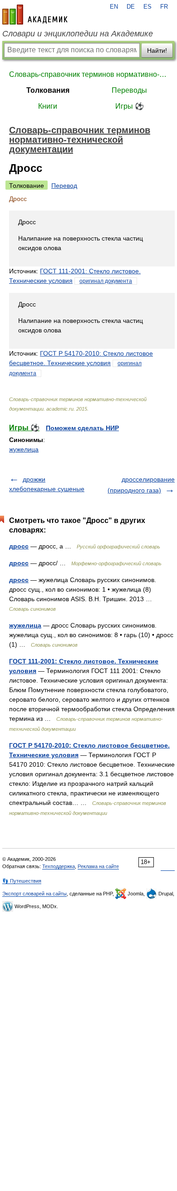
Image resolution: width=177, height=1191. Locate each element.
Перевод (64, 185)
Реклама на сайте (98, 866)
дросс (19, 546)
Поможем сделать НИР (82, 428)
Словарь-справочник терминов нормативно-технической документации (88, 74)
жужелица (24, 449)
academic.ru (35, 15)
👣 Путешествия (21, 881)
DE (131, 7)
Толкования (47, 90)
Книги (47, 106)
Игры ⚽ (129, 106)
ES (147, 7)
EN (114, 7)
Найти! (157, 50)
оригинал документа (105, 281)
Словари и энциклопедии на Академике (77, 33)
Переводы (129, 90)
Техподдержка (58, 866)
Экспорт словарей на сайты (34, 893)
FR (164, 7)
